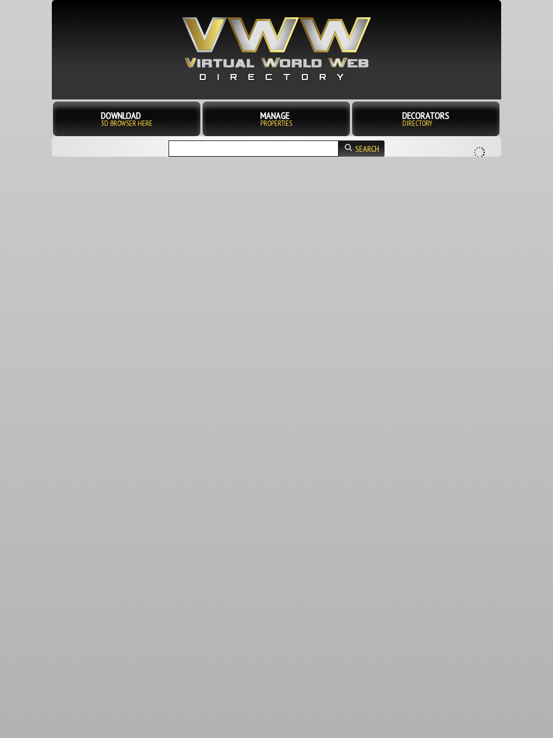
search (367, 148)
